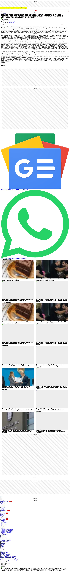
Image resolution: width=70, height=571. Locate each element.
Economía (2, 507)
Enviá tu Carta (4, 534)
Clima (2, 521)
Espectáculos (4, 517)
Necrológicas (3, 553)
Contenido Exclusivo (5, 539)
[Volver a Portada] (35, 11)
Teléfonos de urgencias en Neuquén (9, 559)
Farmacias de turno (5, 555)
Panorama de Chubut (6, 531)
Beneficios (3, 562)
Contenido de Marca (5, 540)
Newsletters (5, 510)
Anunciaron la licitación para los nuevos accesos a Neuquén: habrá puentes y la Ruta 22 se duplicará (17, 409)
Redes (1, 512)
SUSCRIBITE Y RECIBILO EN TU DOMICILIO (13, 8)
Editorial (3, 528)
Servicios (2, 509)
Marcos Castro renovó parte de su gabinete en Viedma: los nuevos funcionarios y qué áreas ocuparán (50, 366)
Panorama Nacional (6, 532)
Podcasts (2, 536)
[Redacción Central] (1, 18)
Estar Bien (4, 519)
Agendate (4, 513)
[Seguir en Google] (1, 25)
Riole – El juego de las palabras (8, 556)
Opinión (2, 527)
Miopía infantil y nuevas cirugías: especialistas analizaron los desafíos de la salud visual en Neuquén (50, 410)
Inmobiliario (3, 538)
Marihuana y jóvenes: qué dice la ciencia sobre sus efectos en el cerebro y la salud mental (17, 300)
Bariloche (2, 546)
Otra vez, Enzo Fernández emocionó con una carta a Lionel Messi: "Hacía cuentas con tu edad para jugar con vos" (51, 300)
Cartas (2, 533)
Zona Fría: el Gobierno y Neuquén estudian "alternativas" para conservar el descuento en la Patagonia (50, 431)
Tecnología (3, 524)
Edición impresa (4, 541)
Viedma (2, 548)
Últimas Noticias (5, 501)
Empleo (2, 551)
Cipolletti (2, 547)
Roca (1, 545)
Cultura (2, 515)
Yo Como (3, 525)
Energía (2, 506)
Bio (2, 523)
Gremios (3, 503)
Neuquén (2, 543)
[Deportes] (35, 12)
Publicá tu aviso (4, 552)
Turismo (2, 508)
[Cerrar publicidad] (1, 497)
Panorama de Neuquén (7, 529)
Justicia (3, 505)
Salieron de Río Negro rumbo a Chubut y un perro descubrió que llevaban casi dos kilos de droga (17, 365)
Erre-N (3, 516)
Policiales (2, 535)
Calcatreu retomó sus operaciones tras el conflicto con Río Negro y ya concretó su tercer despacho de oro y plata (51, 387)
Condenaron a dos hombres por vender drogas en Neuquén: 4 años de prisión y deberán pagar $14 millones (17, 431)
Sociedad (2, 520)
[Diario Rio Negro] (1, 567)
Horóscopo (3, 522)
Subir (3, 565)
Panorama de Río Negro (7, 530)
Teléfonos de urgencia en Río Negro (9, 558)
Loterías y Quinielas (5, 554)
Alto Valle (2, 544)
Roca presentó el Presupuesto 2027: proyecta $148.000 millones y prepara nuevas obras (16, 387)
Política (2, 502)
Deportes (2, 514)
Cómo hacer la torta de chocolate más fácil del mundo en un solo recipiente (16, 279)
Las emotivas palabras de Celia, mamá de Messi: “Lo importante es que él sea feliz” (51, 279)
